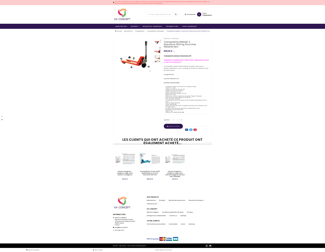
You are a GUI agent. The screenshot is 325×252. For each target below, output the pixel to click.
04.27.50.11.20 (119, 230)
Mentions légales (153, 212)
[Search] (176, 14)
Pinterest (195, 130)
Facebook (186, 130)
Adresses (192, 224)
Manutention (151, 200)
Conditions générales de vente (172, 212)
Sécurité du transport (196, 200)
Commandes (173, 224)
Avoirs (183, 224)
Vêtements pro (152, 204)
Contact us (173, 215)
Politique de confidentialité (156, 215)
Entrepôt (162, 200)
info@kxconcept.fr (121, 227)
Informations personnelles (156, 224)
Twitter (191, 130)
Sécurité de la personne (177, 200)
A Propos (190, 212)
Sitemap (183, 215)
